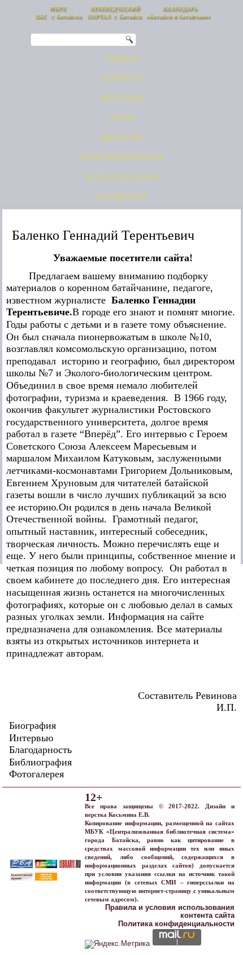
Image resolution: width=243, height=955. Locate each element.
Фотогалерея (36, 774)
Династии (122, 137)
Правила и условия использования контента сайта (170, 911)
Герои (121, 117)
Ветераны (121, 98)
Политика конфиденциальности (176, 923)
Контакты (121, 78)
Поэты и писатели (122, 177)
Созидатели (121, 196)
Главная (121, 58)
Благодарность (40, 749)
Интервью (31, 737)
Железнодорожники (121, 157)
